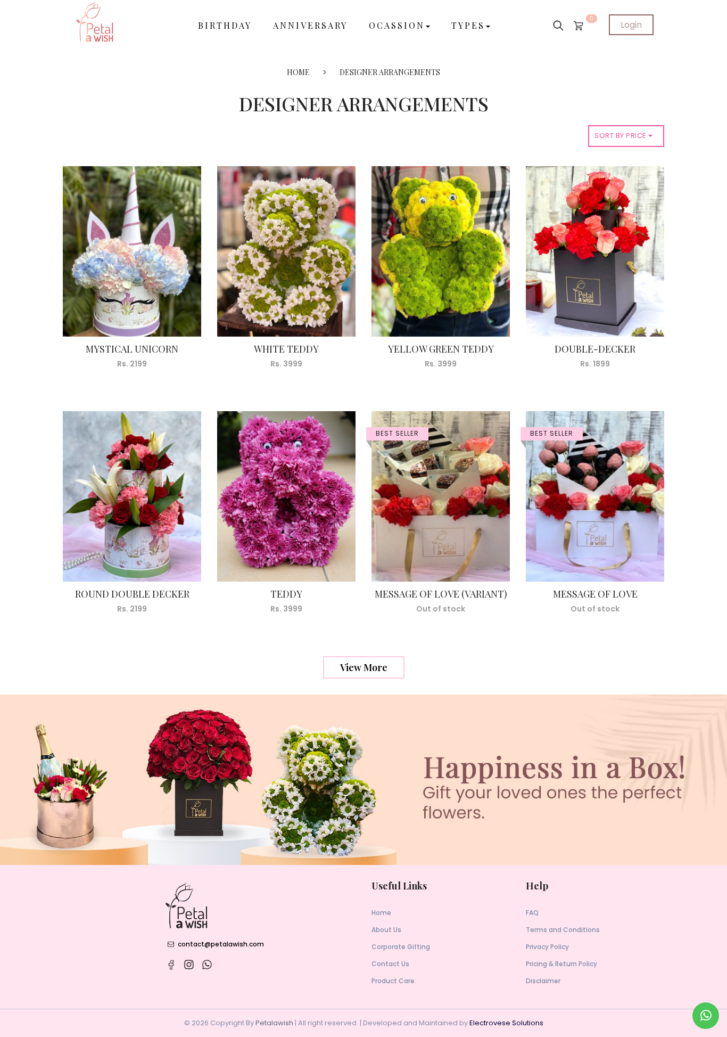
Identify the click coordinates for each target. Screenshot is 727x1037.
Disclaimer (543, 980)
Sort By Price (621, 135)
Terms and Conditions (563, 929)
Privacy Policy (547, 946)
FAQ (532, 912)
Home (381, 912)
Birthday (225, 25)
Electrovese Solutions (506, 1023)
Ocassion (397, 25)
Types (468, 25)
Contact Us (390, 963)
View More (363, 667)
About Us (386, 929)
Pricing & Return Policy (561, 963)
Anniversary (310, 25)
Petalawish (274, 1023)
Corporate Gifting (400, 946)
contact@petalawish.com (221, 944)
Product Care (393, 980)
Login (631, 25)
